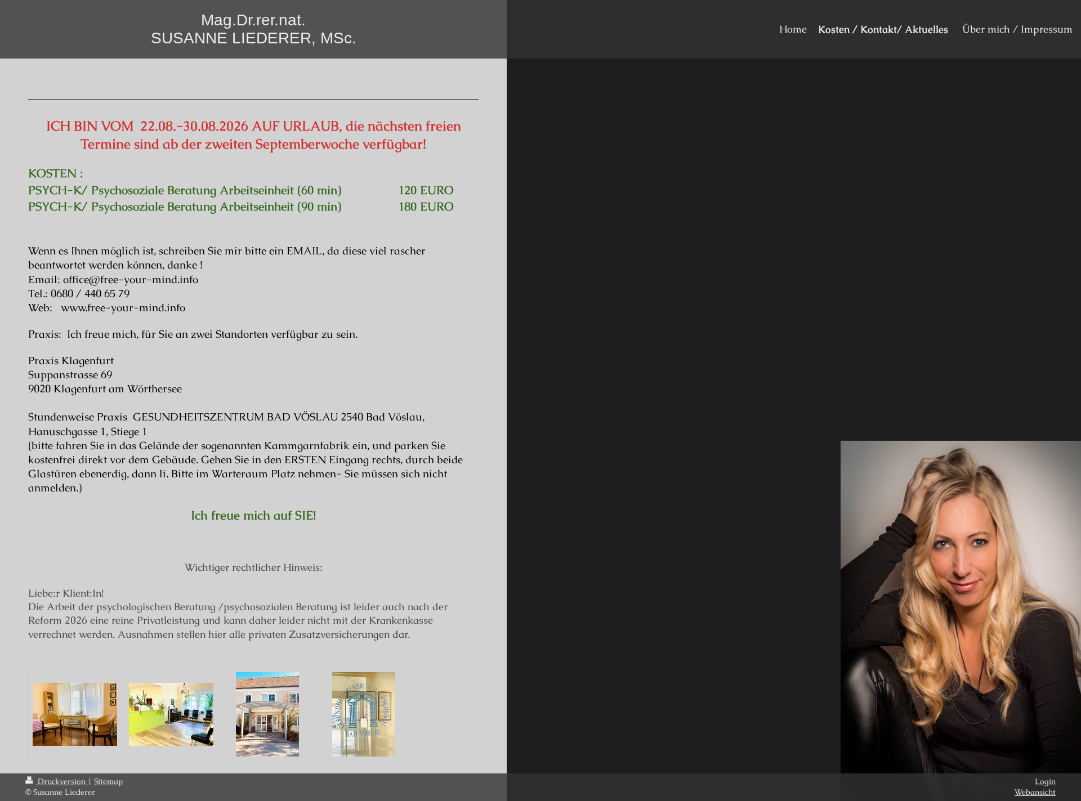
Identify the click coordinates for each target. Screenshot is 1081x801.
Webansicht (1035, 792)
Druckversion (61, 781)
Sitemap (108, 781)
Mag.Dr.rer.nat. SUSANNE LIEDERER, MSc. (253, 29)
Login (1045, 781)
